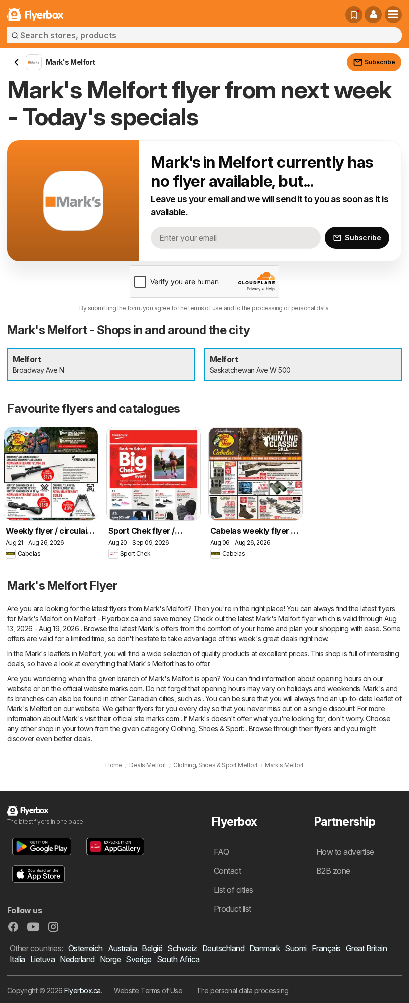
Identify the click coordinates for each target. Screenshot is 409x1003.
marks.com (126, 688)
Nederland (77, 959)
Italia (17, 959)
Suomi (295, 948)
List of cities (233, 890)
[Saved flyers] (353, 14)
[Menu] (393, 14)
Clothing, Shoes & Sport (207, 728)
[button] (373, 14)
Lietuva (42, 959)
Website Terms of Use (148, 990)
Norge (110, 959)
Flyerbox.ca (82, 990)
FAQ (221, 852)
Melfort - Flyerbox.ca (106, 618)
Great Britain (366, 948)
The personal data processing (242, 990)
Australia (122, 948)
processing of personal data (290, 308)
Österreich (85, 948)
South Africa (178, 959)
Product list (232, 909)
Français (326, 948)
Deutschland (223, 948)
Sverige (138, 959)
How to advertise (345, 852)
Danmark (264, 948)
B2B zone (333, 871)
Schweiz (182, 948)
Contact (227, 871)
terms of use (205, 308)
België (152, 948)
